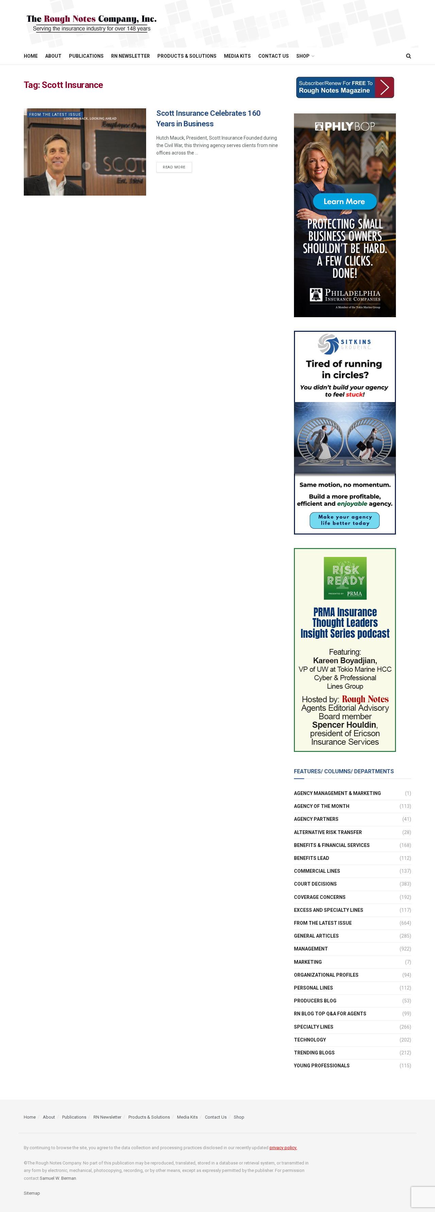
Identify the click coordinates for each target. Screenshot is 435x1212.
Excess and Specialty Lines (328, 910)
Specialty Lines (313, 1027)
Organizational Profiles (326, 975)
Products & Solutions (186, 56)
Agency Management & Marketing (337, 793)
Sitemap (32, 1193)
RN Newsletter (130, 56)
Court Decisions (315, 884)
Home (31, 56)
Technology (310, 1040)
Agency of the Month (321, 806)
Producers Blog (315, 1000)
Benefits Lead (311, 858)
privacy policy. (283, 1147)
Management (311, 949)
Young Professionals (322, 1065)
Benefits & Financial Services (332, 845)
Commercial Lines (317, 871)
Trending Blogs (314, 1052)
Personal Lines (313, 988)
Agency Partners (316, 819)
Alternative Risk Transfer (328, 832)
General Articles (316, 936)
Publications (86, 56)
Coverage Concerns (320, 897)
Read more (174, 167)
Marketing (308, 962)
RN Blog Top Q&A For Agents (330, 1013)
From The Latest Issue (55, 114)
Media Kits (237, 56)
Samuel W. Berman (58, 1178)
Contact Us (273, 56)
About (53, 56)
